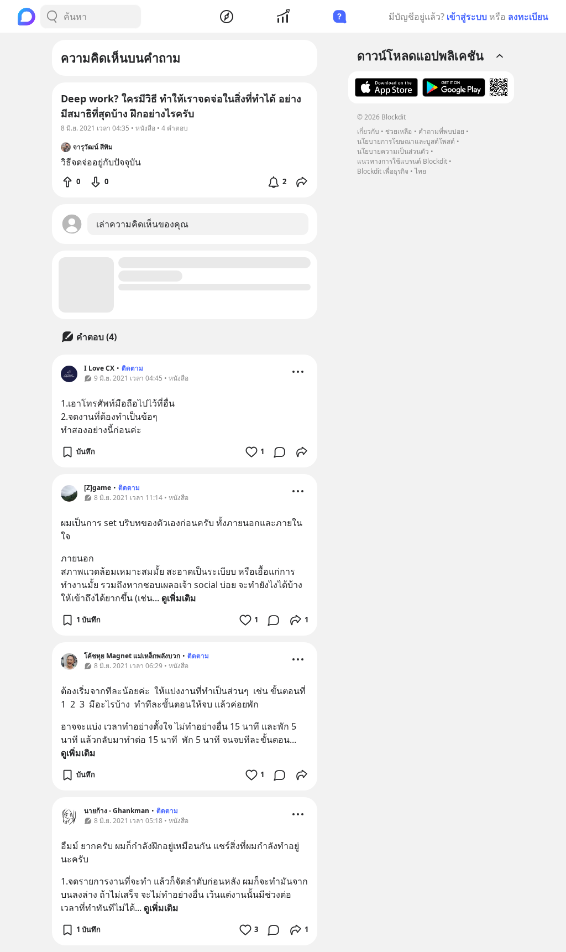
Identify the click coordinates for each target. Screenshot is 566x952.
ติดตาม (132, 368)
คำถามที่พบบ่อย (441, 131)
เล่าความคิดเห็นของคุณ (142, 224)
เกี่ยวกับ (368, 131)
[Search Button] (52, 16)
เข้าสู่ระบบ (467, 17)
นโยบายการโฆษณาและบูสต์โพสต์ (406, 141)
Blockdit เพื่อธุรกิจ (382, 171)
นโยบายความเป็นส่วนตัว (393, 151)
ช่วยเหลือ (398, 131)
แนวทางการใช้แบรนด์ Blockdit (402, 161)
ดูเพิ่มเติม (178, 598)
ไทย (420, 171)
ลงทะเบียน (528, 17)
